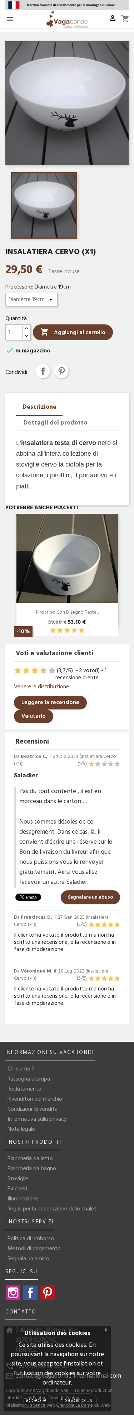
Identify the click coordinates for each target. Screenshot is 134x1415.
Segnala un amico (28, 1259)
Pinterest (61, 371)
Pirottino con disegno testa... (67, 612)
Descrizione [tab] (39, 407)
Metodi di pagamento (34, 1249)
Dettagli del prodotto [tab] (55, 423)
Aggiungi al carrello (72, 332)
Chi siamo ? (21, 1069)
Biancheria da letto (30, 1158)
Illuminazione (23, 1199)
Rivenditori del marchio (35, 1099)
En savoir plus (74, 1400)
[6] (35, 671)
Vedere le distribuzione (41, 687)
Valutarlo (33, 716)
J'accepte (34, 1400)
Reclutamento (24, 1089)
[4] (74, 630)
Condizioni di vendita (33, 1109)
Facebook (30, 1292)
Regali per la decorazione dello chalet (52, 1209)
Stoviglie (18, 1179)
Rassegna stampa (29, 1079)
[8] (44, 671)
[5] (81, 630)
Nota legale (21, 1129)
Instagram (13, 1292)
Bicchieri (17, 1189)
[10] (52, 671)
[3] (67, 630)
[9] (48, 671)
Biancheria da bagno (32, 1168)
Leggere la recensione (50, 702)
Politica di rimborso (31, 1238)
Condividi (43, 371)
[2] (60, 630)
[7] (40, 671)
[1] (53, 630)
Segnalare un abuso (90, 897)
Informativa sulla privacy (37, 1119)
